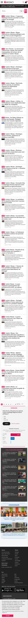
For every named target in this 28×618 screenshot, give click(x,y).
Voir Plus (19, 404)
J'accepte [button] (8, 615)
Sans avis (6, 419)
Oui (5, 416)
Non (5, 418)
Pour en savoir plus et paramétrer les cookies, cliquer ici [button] (13, 611)
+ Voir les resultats (15, 423)
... (13, 404)
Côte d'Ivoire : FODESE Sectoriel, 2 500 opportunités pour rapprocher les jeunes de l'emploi (12, 6)
